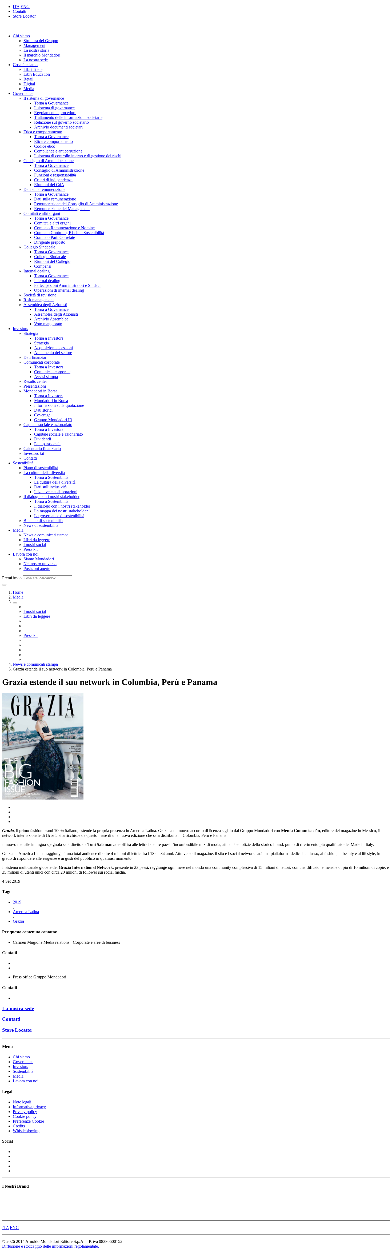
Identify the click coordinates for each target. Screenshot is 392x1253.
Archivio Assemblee (51, 319)
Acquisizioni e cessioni (53, 348)
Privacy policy (25, 1111)
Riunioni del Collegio (52, 261)
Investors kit (33, 453)
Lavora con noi (25, 554)
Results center (35, 381)
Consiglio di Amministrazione (48, 160)
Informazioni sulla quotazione (59, 405)
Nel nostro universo (40, 563)
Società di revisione (39, 295)
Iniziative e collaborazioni (55, 491)
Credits (19, 1126)
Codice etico (44, 146)
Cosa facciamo (25, 64)
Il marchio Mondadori (41, 55)
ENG (25, 6)
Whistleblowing (26, 1130)
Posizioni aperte (36, 568)
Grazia (18, 921)
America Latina (26, 911)
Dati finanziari (35, 357)
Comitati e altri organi (41, 213)
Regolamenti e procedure (55, 112)
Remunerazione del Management (62, 208)
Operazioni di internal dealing (59, 290)
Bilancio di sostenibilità (43, 520)
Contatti (19, 11)
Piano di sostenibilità (40, 467)
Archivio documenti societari (58, 127)
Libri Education (36, 74)
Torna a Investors (48, 338)
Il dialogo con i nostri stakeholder (51, 496)
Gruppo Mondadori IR (53, 419)
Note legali (22, 1102)
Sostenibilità (23, 463)
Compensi (42, 266)
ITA (16, 6)
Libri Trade (32, 69)
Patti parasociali (47, 443)
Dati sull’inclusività (50, 487)
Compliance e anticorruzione (58, 151)
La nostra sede (35, 60)
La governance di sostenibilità (59, 515)
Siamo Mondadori (38, 559)
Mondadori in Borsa (40, 391)
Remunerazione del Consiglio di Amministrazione (76, 204)
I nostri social (34, 544)
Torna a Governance (51, 103)
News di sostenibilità (40, 525)
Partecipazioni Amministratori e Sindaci (67, 285)
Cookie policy (25, 1116)
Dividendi (42, 439)
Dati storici (43, 410)
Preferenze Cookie (28, 1121)
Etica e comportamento (42, 132)
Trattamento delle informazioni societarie (68, 117)
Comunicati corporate (41, 362)
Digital (29, 84)
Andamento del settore (53, 352)
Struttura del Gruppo (40, 40)
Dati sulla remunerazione (44, 189)
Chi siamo (21, 36)
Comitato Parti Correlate (54, 237)
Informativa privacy (29, 1107)
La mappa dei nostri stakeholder (61, 511)
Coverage (42, 415)
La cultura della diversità (44, 472)
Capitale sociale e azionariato (47, 424)
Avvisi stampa (46, 376)
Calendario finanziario (42, 448)
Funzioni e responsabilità (55, 175)
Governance (23, 93)
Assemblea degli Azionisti (45, 304)
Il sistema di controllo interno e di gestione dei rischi (77, 156)
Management (34, 45)
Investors (20, 328)
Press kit (30, 549)
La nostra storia (36, 50)
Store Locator (24, 16)
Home (18, 592)
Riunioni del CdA (49, 184)
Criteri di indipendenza (53, 180)
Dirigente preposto (49, 242)
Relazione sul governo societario (61, 122)
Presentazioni (34, 386)
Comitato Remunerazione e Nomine (64, 228)
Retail (28, 79)
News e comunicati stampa (46, 535)
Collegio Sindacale (39, 247)
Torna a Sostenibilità (51, 477)
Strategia (30, 333)
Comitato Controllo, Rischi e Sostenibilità (69, 232)
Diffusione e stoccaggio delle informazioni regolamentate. (50, 1246)
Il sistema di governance (43, 98)
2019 (17, 902)
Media (28, 88)
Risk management (38, 300)
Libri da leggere (36, 539)
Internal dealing (36, 271)
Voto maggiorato (48, 324)
